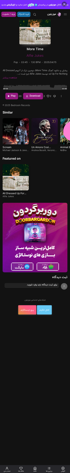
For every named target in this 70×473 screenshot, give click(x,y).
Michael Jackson (11, 150)
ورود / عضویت (8, 14)
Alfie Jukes (35, 55)
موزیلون (51, 14)
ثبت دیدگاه (59, 277)
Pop (16, 62)
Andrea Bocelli (38, 150)
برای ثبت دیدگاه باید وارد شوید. (42, 284)
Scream (7, 147)
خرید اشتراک (23, 14)
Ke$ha (63, 150)
